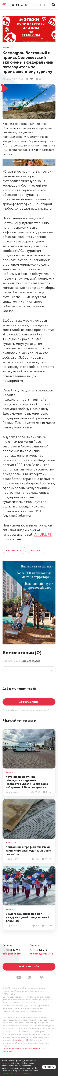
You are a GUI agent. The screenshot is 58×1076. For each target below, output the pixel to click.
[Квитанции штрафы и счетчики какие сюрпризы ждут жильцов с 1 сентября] (51, 859)
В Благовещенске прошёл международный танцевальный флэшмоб (27, 917)
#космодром (14, 550)
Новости (8, 48)
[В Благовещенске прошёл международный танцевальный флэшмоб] (51, 926)
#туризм (36, 550)
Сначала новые (11, 660)
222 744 (11, 950)
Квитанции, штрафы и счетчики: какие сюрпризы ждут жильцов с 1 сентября (29, 850)
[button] (42, 977)
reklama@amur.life (41, 953)
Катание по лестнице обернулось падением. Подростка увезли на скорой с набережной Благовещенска (27, 782)
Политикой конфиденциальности (16, 1073)
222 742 (38, 950)
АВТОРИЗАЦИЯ (29, 702)
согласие (6, 1063)
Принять (49, 1067)
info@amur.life (12, 953)
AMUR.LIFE (43, 534)
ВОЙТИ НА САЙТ (28, 966)
